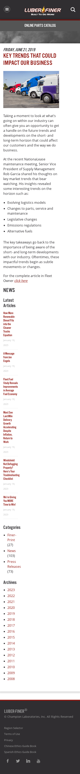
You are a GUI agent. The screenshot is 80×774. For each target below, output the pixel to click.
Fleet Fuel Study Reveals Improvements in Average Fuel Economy (10, 386)
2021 (11, 601)
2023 (11, 590)
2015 (11, 637)
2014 (11, 643)
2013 (11, 649)
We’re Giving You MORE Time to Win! (9, 501)
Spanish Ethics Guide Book (20, 752)
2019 (11, 613)
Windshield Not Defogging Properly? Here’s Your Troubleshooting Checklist (11, 470)
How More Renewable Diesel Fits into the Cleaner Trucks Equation (9, 324)
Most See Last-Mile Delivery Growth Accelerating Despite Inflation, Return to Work (9, 427)
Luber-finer (43, 11)
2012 (11, 655)
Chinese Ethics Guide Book (20, 746)
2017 (11, 625)
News (11, 551)
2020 (11, 607)
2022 (11, 596)
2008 (11, 679)
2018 (11, 619)
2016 (11, 631)
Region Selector (13, 728)
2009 (11, 673)
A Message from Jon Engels (8, 357)
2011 (11, 661)
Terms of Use (12, 734)
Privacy (8, 740)
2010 (11, 667)
